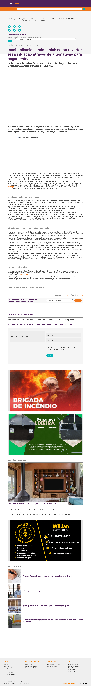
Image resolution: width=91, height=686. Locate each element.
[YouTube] (86, 683)
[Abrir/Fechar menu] (82, 4)
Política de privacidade (52, 666)
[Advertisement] (45, 639)
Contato (48, 667)
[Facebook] (16, 3)
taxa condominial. (26, 274)
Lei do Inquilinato (11, 674)
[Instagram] (18, 3)
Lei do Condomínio (11, 672)
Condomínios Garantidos (74, 666)
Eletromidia (70, 667)
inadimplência (12, 187)
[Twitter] (83, 683)
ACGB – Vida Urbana (73, 664)
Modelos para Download (31, 666)
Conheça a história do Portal (53, 664)
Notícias (11, 20)
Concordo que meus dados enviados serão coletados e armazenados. (61, 348)
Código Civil (10, 670)
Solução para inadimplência (31, 667)
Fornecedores (28, 664)
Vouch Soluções (72, 671)
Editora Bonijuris (72, 669)
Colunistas (6, 666)
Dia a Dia (18, 20)
